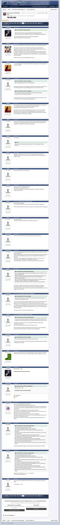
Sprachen (3, 523)
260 (36, 23)
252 (15, 23)
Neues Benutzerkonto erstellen (14, 510)
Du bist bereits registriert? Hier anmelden (40, 6)
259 (33, 23)
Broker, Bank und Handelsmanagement (28, 15)
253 (17, 23)
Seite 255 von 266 (6, 24)
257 (28, 23)
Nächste (39, 23)
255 (23, 23)
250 (10, 23)
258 (30, 23)
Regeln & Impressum (14, 6)
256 (25, 23)
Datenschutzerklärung (10, 523)
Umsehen (5, 6)
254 (20, 23)
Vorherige (6, 23)
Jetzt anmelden (36, 508)
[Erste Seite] (3, 23)
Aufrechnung (26, 473)
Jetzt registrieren (52, 6)
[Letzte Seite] (42, 23)
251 (12, 23)
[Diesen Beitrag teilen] (47, 27)
